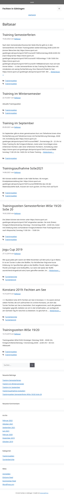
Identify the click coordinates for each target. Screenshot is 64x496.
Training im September (18, 123)
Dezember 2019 (8, 438)
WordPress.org (8, 484)
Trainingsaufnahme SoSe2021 (22, 168)
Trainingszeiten (11, 81)
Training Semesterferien (19, 35)
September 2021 (8, 427)
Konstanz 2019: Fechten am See (24, 290)
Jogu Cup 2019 (12, 249)
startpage (32, 15)
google (32, 2)
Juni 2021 (5, 431)
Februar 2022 (7, 420)
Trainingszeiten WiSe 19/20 (20, 330)
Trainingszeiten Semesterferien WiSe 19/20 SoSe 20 (31, 207)
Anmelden (6, 474)
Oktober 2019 (7, 441)
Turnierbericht (10, 280)
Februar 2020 (7, 434)
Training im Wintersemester (21, 94)
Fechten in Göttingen (13, 8)
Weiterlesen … (48, 152)
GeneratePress (44, 493)
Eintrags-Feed (7, 477)
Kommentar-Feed (9, 481)
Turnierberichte (11, 277)
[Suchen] (32, 365)
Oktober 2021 (7, 424)
